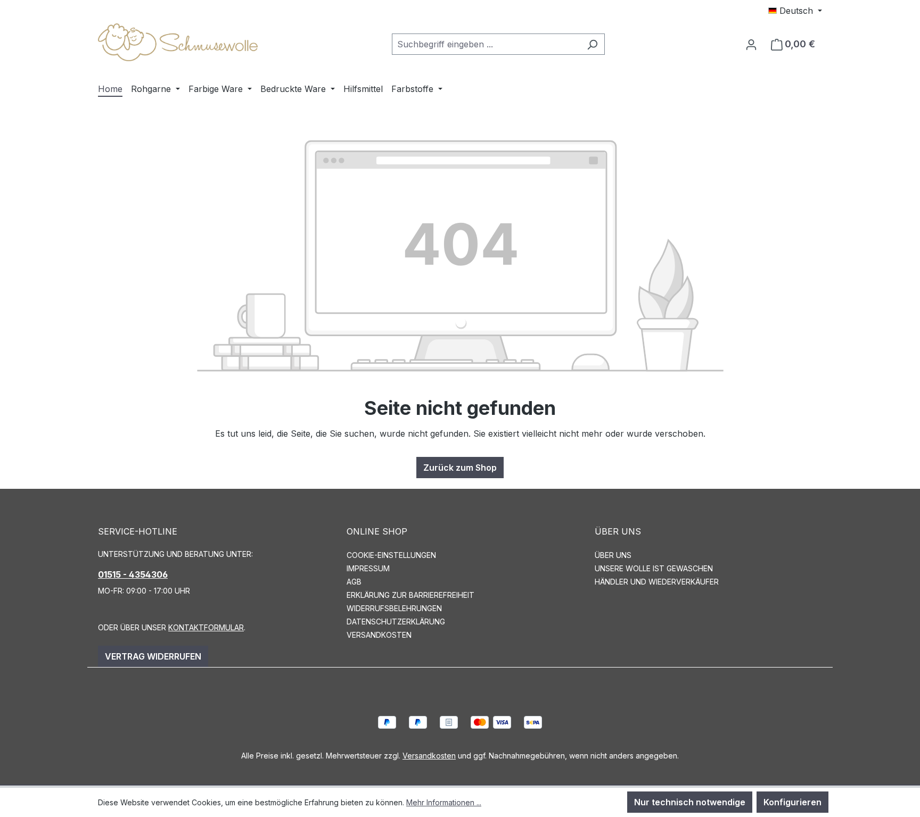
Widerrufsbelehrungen (394, 608)
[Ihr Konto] (751, 44)
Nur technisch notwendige (689, 802)
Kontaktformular (206, 627)
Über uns (613, 555)
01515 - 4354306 (133, 574)
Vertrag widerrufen (153, 656)
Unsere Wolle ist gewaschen (654, 568)
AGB (354, 581)
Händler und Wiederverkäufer (657, 581)
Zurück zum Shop (460, 467)
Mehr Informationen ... (443, 802)
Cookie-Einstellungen (391, 555)
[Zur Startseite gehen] (178, 42)
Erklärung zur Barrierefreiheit (410, 594)
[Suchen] (592, 44)
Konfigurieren (792, 802)
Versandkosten (379, 634)
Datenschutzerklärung (396, 621)
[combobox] (486, 44)
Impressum (368, 568)
